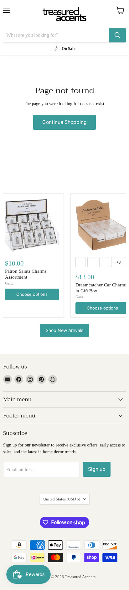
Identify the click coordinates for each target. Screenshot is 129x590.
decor (59, 451)
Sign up (97, 469)
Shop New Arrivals (64, 330)
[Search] (117, 35)
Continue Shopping (64, 122)
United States (61, 499)
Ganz (9, 283)
